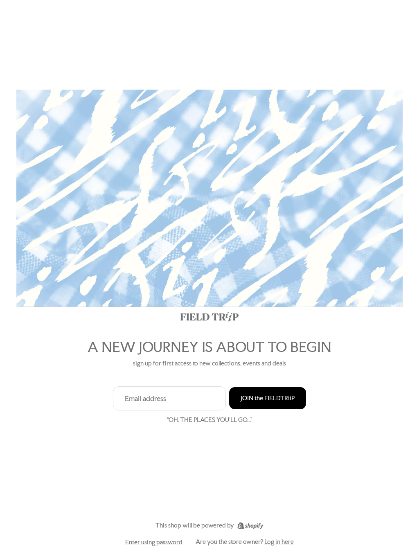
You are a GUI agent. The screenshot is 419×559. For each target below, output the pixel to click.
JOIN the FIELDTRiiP (268, 398)
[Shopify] (250, 525)
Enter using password (153, 542)
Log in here (279, 541)
